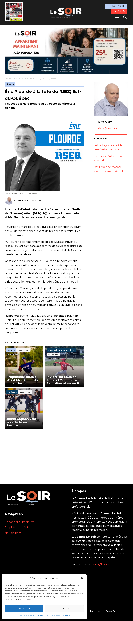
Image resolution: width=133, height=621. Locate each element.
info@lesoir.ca (102, 564)
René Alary (23, 200)
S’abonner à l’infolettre (20, 522)
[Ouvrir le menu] (117, 17)
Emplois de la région (18, 527)
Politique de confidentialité (31, 615)
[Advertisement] (44, 453)
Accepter (24, 608)
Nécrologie (116, 6)
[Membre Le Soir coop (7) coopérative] (66, 51)
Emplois (119, 11)
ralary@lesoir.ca (107, 128)
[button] (82, 578)
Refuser (64, 608)
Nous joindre (13, 533)
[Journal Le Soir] (66, 12)
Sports (8, 78)
